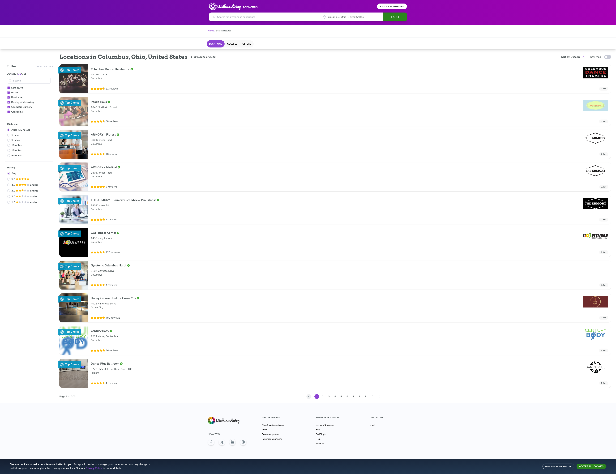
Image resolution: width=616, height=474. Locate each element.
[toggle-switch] (607, 57)
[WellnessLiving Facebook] (211, 442)
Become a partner (270, 434)
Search (395, 17)
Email (372, 425)
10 (371, 396)
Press (264, 429)
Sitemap (320, 443)
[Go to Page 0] (308, 396)
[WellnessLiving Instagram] (243, 442)
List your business (325, 425)
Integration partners (272, 438)
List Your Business (392, 6)
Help (318, 438)
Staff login (321, 434)
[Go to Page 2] (379, 396)
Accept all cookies (591, 466)
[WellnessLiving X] (222, 442)
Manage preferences (558, 466)
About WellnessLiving (273, 425)
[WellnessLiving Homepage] (227, 420)
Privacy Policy (94, 468)
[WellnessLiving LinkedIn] (232, 442)
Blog (318, 429)
